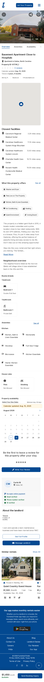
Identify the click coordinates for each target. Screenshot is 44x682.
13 (27, 429)
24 (11, 438)
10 (11, 429)
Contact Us (10, 642)
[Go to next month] (40, 410)
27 (28, 438)
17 (11, 433)
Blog (33, 638)
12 (22, 429)
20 (28, 433)
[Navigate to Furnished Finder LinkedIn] (27, 665)
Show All (36, 552)
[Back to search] (4, 14)
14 (33, 429)
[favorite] (28, 560)
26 (22, 438)
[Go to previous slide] (33, 39)
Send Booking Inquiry (30, 676)
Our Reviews (33, 646)
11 (16, 429)
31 (11, 442)
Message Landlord (22, 543)
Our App (33, 649)
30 (5, 442)
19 (22, 433)
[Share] (31, 14)
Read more (8, 254)
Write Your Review (22, 470)
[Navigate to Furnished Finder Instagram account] (22, 665)
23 (5, 438)
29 (39, 438)
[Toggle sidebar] (39, 5)
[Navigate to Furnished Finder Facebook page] (17, 665)
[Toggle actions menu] (39, 665)
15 (38, 429)
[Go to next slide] (40, 39)
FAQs (10, 649)
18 (16, 433)
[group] (17, 586)
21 (33, 433)
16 (5, 433)
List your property (24, 5)
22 (39, 433)
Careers (10, 646)
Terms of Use (14, 661)
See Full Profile (21, 537)
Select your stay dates (10, 402)
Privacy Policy (29, 661)
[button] (34, 402)
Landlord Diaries (33, 642)
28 (33, 438)
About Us (10, 638)
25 (16, 438)
